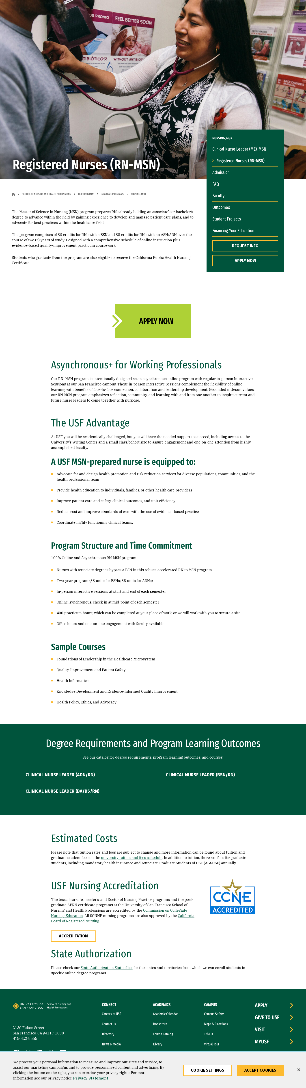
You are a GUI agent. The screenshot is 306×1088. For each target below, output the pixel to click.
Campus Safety (214, 1014)
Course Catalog (163, 1034)
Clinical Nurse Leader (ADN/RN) (60, 774)
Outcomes (221, 207)
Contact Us (109, 1024)
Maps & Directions (216, 1024)
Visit (260, 1029)
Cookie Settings (207, 1070)
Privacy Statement (90, 1078)
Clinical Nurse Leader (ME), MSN (239, 149)
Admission (221, 172)
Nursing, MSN (138, 194)
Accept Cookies (260, 1070)
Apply (261, 1005)
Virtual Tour (211, 1044)
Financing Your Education (233, 230)
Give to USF (267, 1017)
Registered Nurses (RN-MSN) (240, 160)
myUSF (262, 1041)
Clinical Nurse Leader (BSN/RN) (200, 774)
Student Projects (226, 219)
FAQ (215, 184)
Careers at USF (111, 1014)
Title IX (208, 1034)
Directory (108, 1034)
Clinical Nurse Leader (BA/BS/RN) (62, 791)
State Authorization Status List (107, 967)
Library (157, 1044)
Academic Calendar (165, 1014)
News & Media (111, 1044)
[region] (153, 1070)
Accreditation (73, 936)
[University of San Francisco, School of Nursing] (61, 1008)
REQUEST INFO (245, 245)
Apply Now (156, 321)
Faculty (218, 195)
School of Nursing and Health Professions (46, 194)
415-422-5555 (25, 1038)
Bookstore (160, 1024)
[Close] (299, 1070)
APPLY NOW (245, 260)
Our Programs (86, 194)
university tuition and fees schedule (131, 857)
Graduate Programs (112, 194)
